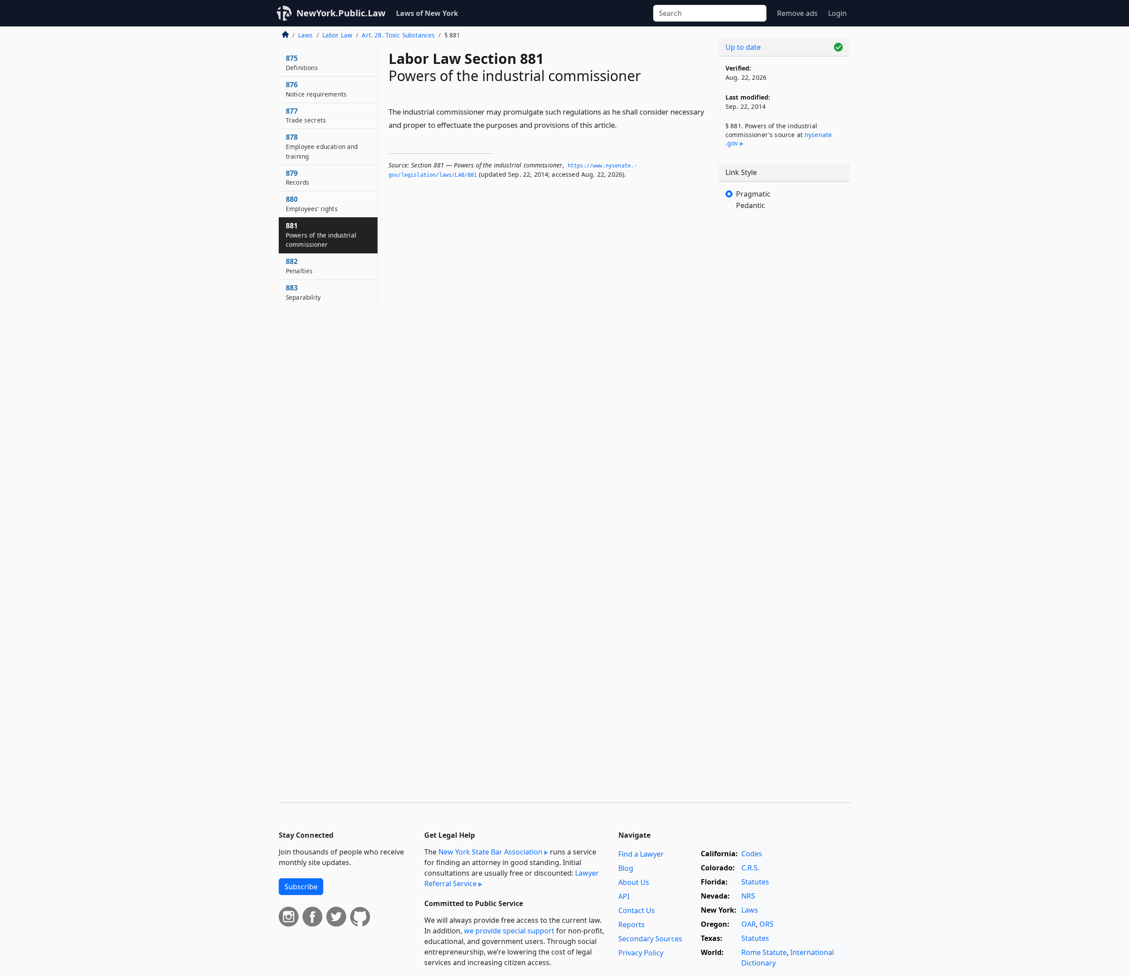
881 (321, 235)
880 (312, 203)
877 (306, 115)
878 (322, 146)
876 (316, 89)
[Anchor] (621, 124)
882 (299, 265)
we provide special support (509, 931)
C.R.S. (750, 868)
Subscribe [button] (301, 887)
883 (303, 292)
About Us (633, 882)
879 (297, 177)
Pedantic (750, 205)
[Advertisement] (784, 363)
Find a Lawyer (641, 854)
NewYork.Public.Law (340, 13)
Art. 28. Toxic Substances (398, 35)
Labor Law (337, 35)
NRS (748, 896)
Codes (751, 853)
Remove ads (797, 13)
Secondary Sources (650, 939)
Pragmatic (753, 194)
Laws (305, 35)
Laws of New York (427, 13)
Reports (631, 924)
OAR (748, 924)
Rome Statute (764, 952)
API (623, 896)
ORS (766, 924)
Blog (625, 868)
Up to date (743, 47)
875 (302, 62)
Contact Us (636, 910)
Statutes (755, 882)
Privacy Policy (640, 953)
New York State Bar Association (490, 852)
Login (837, 13)
